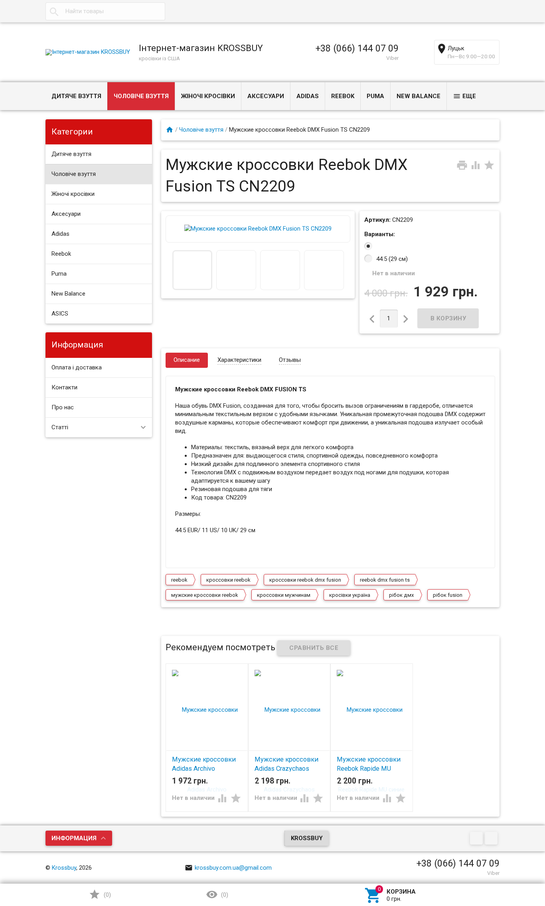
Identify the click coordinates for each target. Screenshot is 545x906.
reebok (179, 580)
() (106, 894)
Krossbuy (307, 838)
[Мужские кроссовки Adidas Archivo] (207, 749)
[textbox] (105, 11)
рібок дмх (401, 595)
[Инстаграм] (492, 839)
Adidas (307, 96)
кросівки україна (349, 595)
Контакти (64, 387)
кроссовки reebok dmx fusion (305, 580)
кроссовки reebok (228, 580)
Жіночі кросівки (208, 96)
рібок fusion (447, 595)
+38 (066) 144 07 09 (357, 48)
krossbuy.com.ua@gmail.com (233, 867)
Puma (375, 96)
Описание (187, 359)
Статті (59, 427)
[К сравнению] (476, 164)
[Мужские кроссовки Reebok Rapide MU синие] (372, 749)
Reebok (342, 96)
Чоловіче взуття (141, 96)
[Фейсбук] (477, 839)
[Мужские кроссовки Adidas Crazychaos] (289, 749)
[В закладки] (489, 164)
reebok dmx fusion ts (385, 580)
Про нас (62, 407)
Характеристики (239, 359)
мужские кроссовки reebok (204, 595)
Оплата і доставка (76, 367)
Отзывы (290, 359)
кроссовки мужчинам (283, 595)
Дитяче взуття (76, 96)
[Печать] (463, 164)
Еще (469, 96)
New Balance (418, 96)
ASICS (59, 313)
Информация (74, 838)
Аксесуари (265, 96)
